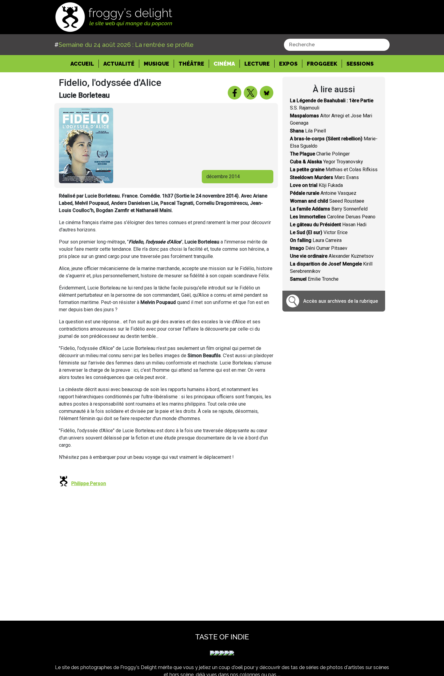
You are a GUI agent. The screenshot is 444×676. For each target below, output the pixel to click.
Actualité (118, 63)
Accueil (84, 63)
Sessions (360, 63)
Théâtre (191, 63)
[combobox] (336, 45)
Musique (156, 63)
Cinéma (224, 63)
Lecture (257, 63)
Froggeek (322, 63)
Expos (288, 63)
